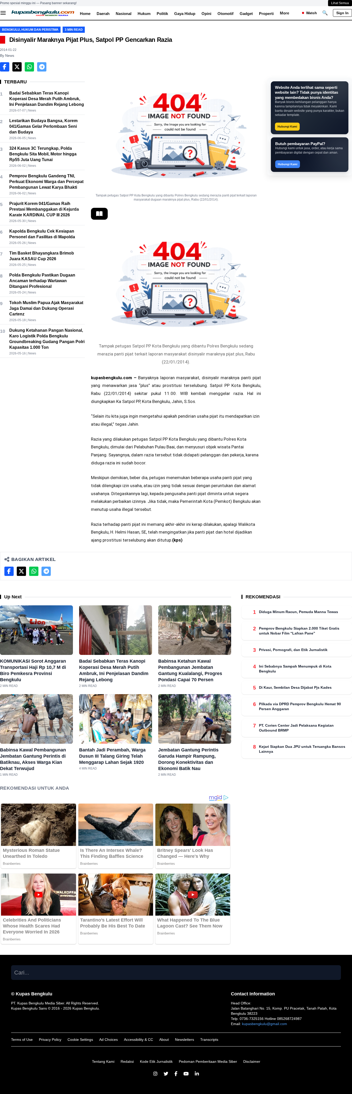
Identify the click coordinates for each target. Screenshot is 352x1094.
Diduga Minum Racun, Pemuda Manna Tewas (298, 612)
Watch (311, 13)
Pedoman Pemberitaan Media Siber (208, 1061)
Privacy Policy (50, 1039)
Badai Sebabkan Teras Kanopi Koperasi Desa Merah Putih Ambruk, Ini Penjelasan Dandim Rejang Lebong (46, 99)
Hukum (144, 13)
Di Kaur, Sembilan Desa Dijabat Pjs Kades (295, 687)
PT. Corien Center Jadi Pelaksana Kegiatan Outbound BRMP (296, 727)
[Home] (43, 13)
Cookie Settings (80, 1039)
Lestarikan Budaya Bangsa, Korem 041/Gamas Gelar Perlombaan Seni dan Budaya (43, 126)
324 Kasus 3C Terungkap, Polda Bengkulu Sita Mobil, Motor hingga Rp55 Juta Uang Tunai (43, 154)
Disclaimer (251, 1061)
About (164, 1039)
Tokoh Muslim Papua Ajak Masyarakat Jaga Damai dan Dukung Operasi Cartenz (46, 308)
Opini (206, 13)
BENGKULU (11, 29)
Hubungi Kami (287, 126)
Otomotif (225, 13)
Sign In (342, 13)
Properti (266, 13)
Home (85, 13)
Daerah (103, 13)
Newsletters (184, 1039)
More (284, 13)
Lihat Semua (340, 3)
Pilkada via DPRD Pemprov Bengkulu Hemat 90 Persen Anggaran (300, 706)
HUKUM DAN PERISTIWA (39, 29)
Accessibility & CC (138, 1039)
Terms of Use (22, 1039)
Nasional (123, 13)
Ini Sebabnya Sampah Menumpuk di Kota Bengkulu (295, 668)
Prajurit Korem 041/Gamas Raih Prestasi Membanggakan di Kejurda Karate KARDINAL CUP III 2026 (44, 209)
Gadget (246, 13)
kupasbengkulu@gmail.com (264, 1024)
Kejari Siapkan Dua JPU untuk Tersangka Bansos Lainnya (302, 749)
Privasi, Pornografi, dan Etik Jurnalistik (293, 650)
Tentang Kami (103, 1061)
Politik (162, 13)
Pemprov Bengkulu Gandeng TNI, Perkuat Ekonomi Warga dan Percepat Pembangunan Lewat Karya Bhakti (46, 181)
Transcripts (209, 1039)
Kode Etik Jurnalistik (156, 1061)
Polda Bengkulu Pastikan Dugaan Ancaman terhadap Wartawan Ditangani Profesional (42, 281)
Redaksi (127, 1061)
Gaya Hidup (184, 13)
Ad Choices (108, 1039)
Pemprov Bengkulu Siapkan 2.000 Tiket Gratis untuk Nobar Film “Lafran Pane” (299, 630)
